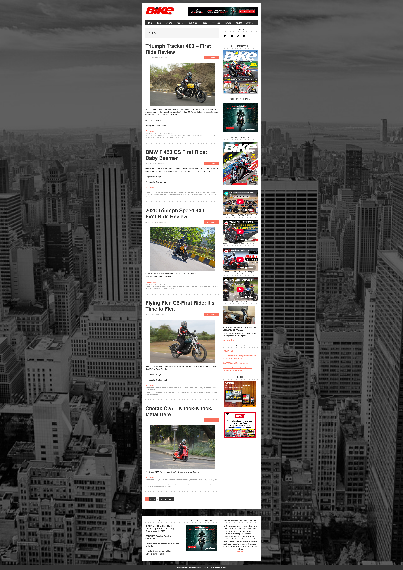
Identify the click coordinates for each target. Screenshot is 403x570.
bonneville (162, 135)
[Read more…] (150, 131)
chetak (185, 484)
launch (204, 392)
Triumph (170, 133)
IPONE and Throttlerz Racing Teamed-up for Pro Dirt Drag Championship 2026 (159, 528)
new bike (202, 286)
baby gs (160, 192)
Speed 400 (208, 135)
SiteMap (240, 551)
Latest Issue (202, 480)
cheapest (179, 484)
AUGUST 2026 (228, 351)
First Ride (158, 133)
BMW (156, 190)
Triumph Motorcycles (170, 288)
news (151, 394)
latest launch (150, 486)
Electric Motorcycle (169, 388)
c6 (166, 392)
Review (164, 133)
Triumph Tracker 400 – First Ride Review (178, 48)
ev (175, 392)
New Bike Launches (209, 388)
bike (165, 192)
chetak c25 (193, 484)
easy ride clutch (189, 192)
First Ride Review (179, 286)
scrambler (201, 135)
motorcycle (155, 194)
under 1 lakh (166, 486)
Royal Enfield (150, 390)
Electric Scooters (182, 480)
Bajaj (156, 480)
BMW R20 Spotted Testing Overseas (235, 363)
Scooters (165, 482)
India (188, 135)
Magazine (210, 480)
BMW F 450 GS (178, 192)
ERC (197, 192)
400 (156, 135)
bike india (170, 192)
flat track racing (180, 135)
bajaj (156, 484)
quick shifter (181, 194)
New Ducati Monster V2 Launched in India (162, 545)
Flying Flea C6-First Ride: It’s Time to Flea (180, 305)
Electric (158, 388)
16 (161, 499)
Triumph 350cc (157, 288)
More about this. (228, 340)
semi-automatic (204, 194)
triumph (165, 137)
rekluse (190, 194)
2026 (156, 286)
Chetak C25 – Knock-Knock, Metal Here (178, 411)
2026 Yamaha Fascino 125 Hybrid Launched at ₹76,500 (239, 328)
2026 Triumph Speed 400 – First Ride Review (176, 213)
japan (215, 192)
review (193, 135)
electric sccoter (203, 484)
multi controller (166, 194)
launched (194, 286)
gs (211, 192)
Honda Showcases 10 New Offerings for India (158, 552)
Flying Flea (189, 388)
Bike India (159, 11)
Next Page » (168, 499)
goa (208, 192)
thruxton (151, 137)
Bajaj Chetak (163, 480)
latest (147, 194)
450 (156, 192)
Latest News (170, 190)
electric (171, 392)
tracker (158, 137)
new (174, 194)
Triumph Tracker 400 (175, 137)
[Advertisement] (238, 455)
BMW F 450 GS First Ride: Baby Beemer (176, 154)
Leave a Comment (211, 58)
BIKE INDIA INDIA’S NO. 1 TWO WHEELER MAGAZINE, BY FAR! (207, 567)
